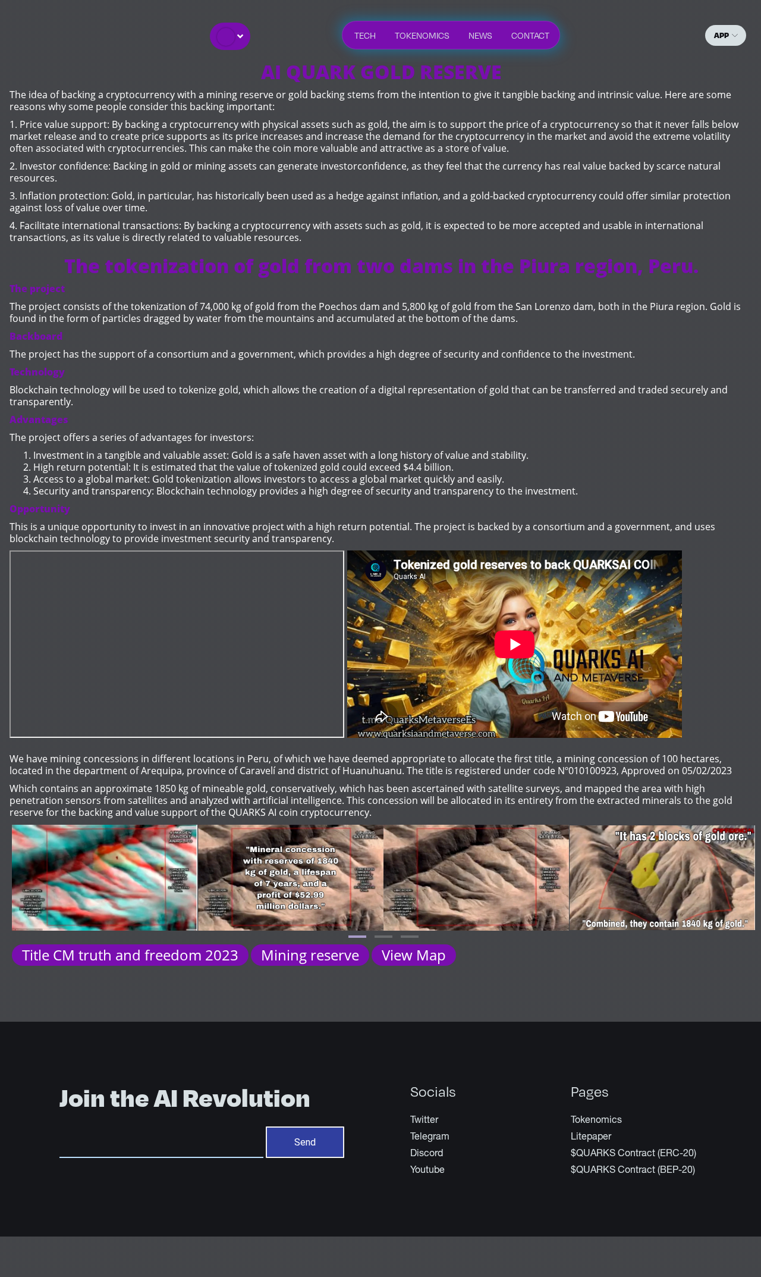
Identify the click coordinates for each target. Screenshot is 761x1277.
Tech (365, 35)
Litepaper (591, 1138)
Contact (530, 35)
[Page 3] (410, 936)
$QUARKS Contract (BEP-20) (633, 1171)
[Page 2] (383, 936)
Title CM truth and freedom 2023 (130, 955)
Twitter (424, 1121)
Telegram (429, 1138)
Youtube (427, 1171)
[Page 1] (357, 936)
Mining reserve (310, 955)
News (480, 35)
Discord (426, 1154)
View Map (414, 955)
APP (721, 35)
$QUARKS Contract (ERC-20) (633, 1154)
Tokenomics (422, 35)
